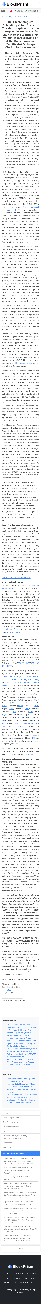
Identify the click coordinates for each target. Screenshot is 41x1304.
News (34, 1274)
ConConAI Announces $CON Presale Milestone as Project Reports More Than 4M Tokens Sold (20, 1229)
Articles (6, 1131)
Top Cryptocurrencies (12, 1122)
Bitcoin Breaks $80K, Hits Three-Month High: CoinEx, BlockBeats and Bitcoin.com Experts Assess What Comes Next (20, 1195)
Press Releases (15, 1278)
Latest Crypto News (11, 1118)
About (34, 1283)
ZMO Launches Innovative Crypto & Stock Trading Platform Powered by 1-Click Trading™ (19, 1170)
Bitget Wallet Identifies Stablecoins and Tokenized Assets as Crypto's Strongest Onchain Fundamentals (18, 1186)
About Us (7, 1147)
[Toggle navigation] (37, 4)
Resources (7, 1143)
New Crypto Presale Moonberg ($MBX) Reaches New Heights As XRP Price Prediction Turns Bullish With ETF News (18, 1238)
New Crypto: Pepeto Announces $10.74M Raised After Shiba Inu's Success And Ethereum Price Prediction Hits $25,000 (19, 1161)
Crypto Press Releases (18, 16)
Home (4, 16)
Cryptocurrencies (20, 1274)
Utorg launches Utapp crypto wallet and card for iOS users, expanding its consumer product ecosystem (20, 1211)
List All (20, 1249)
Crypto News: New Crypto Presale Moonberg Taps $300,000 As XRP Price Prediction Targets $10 (20, 1220)
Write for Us (10, 1283)
